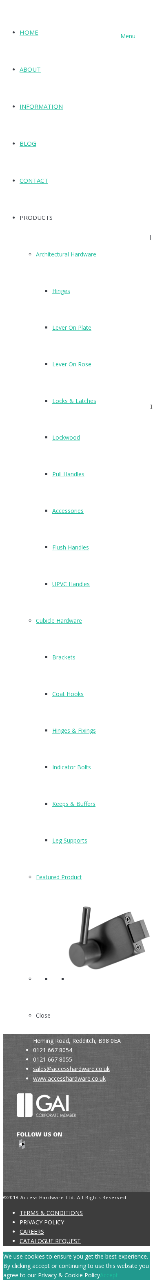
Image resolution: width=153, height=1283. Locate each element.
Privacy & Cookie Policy (69, 1275)
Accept (109, 1275)
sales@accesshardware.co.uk (71, 1069)
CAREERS (32, 1231)
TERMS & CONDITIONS (51, 1213)
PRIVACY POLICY (42, 1222)
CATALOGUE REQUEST (50, 1241)
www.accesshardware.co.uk (69, 1078)
